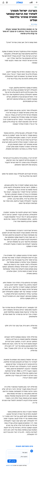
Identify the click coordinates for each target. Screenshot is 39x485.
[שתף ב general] (3, 2)
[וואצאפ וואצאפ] (7, 2)
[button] (31, 2)
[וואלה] (19, 2)
